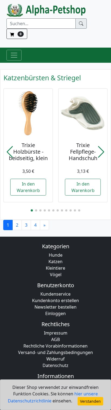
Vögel (55, 274)
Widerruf (55, 359)
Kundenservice (55, 294)
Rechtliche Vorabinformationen (55, 346)
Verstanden (90, 401)
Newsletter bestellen (55, 307)
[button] (9, 152)
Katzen (55, 261)
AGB (55, 339)
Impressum (55, 333)
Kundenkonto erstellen (55, 300)
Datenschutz (55, 365)
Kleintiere (55, 268)
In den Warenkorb (28, 187)
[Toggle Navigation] (14, 55)
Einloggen (55, 313)
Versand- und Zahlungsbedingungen (55, 352)
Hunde (56, 255)
